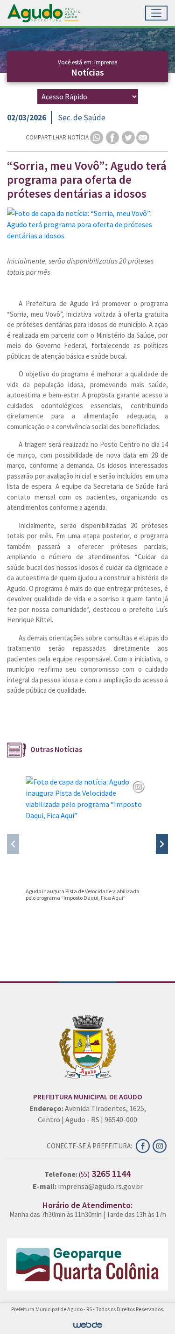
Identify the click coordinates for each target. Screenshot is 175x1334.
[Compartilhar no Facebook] (113, 137)
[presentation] (13, 844)
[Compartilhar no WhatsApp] (97, 137)
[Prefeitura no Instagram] (160, 1145)
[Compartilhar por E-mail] (142, 137)
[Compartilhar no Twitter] (129, 137)
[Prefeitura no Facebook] (144, 1145)
